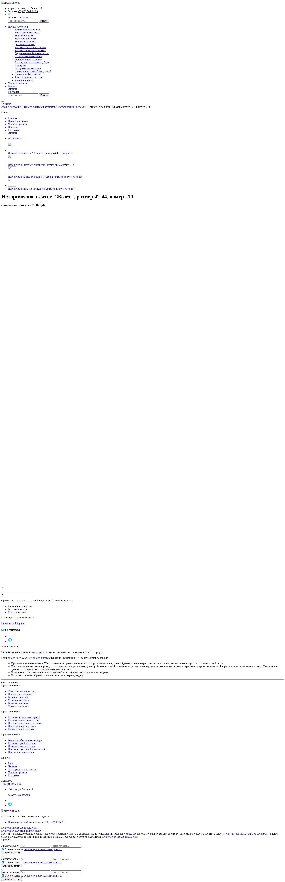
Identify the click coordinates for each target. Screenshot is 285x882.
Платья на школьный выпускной (33, 71)
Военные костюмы (25, 41)
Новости (13, 127)
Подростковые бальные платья (32, 53)
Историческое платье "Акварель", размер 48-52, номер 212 (41, 164)
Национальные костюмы (28, 56)
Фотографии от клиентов (29, 77)
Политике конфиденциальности (120, 836)
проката (37, 652)
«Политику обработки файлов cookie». (244, 833)
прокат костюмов (17, 657)
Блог (10, 763)
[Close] (2, 843)
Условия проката (24, 80)
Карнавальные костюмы (28, 59)
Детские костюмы (25, 44)
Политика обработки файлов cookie (21, 830)
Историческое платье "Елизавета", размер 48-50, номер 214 (41, 188)
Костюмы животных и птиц (30, 50)
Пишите (12, 17)
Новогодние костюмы (27, 32)
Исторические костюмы (28, 68)
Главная (12, 118)
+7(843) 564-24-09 (28, 11)
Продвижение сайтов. (20, 822)
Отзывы (12, 89)
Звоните (12, 11)
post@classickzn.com (19, 795)
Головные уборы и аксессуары (25, 740)
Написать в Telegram (12, 623)
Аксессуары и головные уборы (32, 62)
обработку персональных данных (43, 849)
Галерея (12, 86)
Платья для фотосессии (28, 74)
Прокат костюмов (18, 26)
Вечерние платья (24, 35)
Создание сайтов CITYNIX (48, 822)
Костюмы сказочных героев (30, 47)
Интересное (14, 138)
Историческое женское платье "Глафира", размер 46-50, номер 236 (45, 176)
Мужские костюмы (25, 38)
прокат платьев (41, 657)
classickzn (23, 17)
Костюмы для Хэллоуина (22, 743)
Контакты (13, 91)
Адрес (11, 8)
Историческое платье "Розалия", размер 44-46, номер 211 (40, 153)
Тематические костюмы (28, 29)
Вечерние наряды (18, 697)
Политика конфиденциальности (19, 827)
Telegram (6, 104)
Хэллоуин (20, 65)
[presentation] (1, 587)
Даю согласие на (33, 849)
